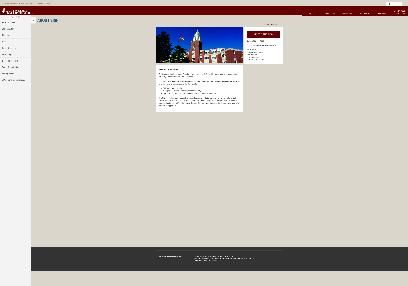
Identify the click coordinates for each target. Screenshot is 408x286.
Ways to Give (330, 13)
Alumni (21, 3)
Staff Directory (8, 29)
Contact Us (5, 3)
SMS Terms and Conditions (13, 80)
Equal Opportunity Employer (230, 258)
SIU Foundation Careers (202, 258)
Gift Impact (364, 13)
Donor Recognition (9, 48)
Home (267, 24)
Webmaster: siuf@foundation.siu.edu (170, 257)
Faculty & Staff (30, 3)
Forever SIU (382, 13)
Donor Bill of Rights (10, 61)
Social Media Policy (212, 257)
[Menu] (33, 20)
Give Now (48, 3)
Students (13, 3)
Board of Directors (10, 22)
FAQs (4, 41)
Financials (6, 35)
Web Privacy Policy (247, 258)
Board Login (7, 54)
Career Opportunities (10, 67)
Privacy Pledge (8, 73)
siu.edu (40, 3)
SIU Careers (215, 258)
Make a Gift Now (263, 34)
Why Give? (312, 13)
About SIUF (15, 17)
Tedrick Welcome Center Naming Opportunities (399, 11)
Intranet (232, 257)
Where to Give (347, 13)
